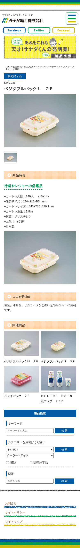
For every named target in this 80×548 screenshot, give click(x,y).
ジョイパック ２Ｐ (17, 396)
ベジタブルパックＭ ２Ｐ (21, 361)
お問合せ (11, 503)
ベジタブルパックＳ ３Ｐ (58, 361)
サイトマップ (13, 521)
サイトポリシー (15, 512)
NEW (13, 462)
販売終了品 (40, 462)
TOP (8, 66)
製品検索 (28, 66)
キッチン (40, 66)
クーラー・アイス (56, 66)
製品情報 (17, 66)
